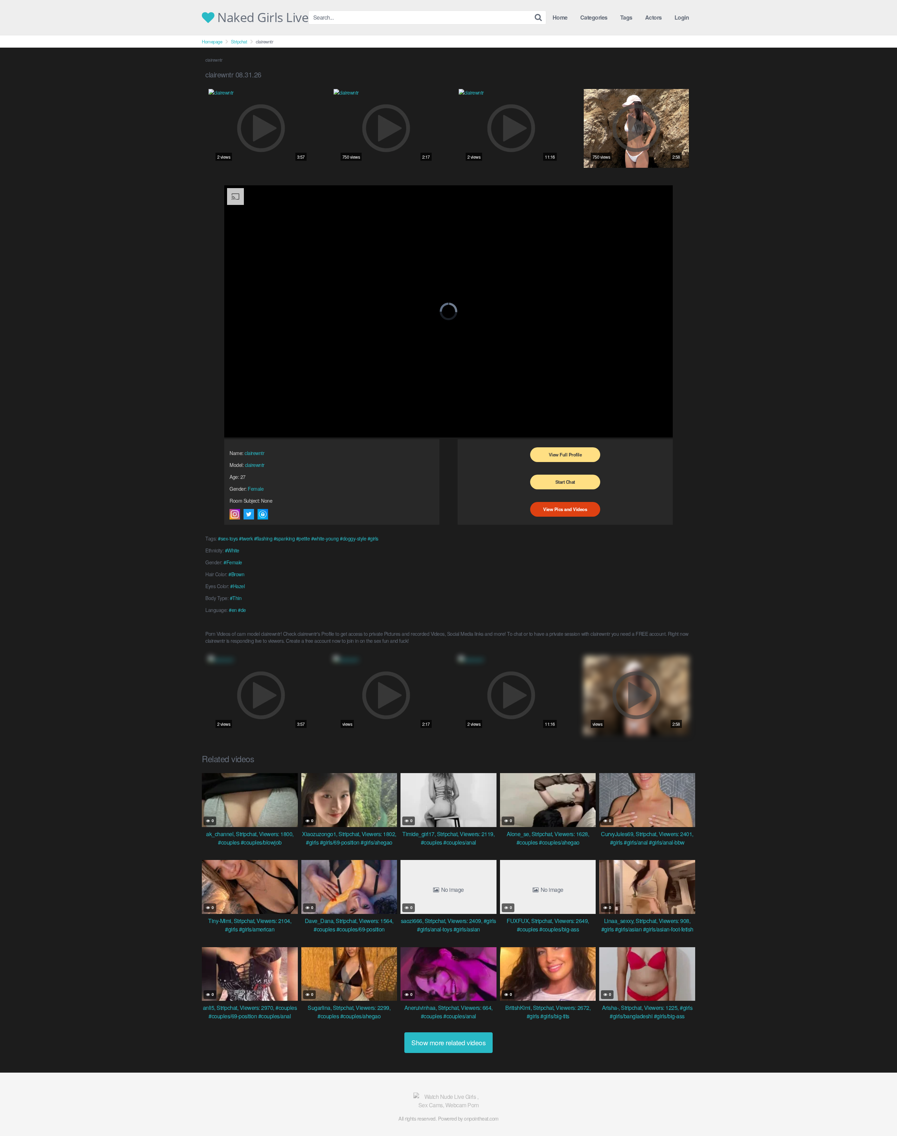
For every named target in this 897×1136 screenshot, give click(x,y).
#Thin (236, 597)
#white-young (325, 538)
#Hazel (237, 586)
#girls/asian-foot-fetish (668, 929)
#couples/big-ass (559, 929)
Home (560, 17)
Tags (626, 17)
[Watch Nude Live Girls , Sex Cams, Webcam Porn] (448, 1101)
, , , (250, 834)
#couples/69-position (360, 929)
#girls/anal (636, 842)
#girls (373, 538)
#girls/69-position (340, 842)
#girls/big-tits (554, 1016)
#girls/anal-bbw (667, 842)
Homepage (212, 41)
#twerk (246, 538)
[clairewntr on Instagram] (235, 514)
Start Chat (565, 482)
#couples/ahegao (559, 842)
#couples (228, 842)
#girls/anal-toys (434, 929)
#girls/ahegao (376, 842)
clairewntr (254, 452)
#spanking (284, 538)
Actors (653, 17)
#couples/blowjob (261, 842)
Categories (594, 17)
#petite (303, 538)
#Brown (236, 574)
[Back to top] (877, 1113)
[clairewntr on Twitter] (249, 514)
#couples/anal (459, 842)
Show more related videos (448, 1042)
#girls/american (257, 929)
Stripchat (239, 41)
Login (682, 17)
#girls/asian (466, 929)
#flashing (263, 538)
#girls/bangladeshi (631, 1016)
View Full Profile (565, 454)
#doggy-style (353, 538)
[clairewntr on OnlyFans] (263, 514)
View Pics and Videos (565, 509)
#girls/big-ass (669, 1016)
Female (255, 488)
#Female (233, 562)
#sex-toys (228, 538)
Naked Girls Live (261, 17)
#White (232, 550)
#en (233, 609)
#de (242, 609)
